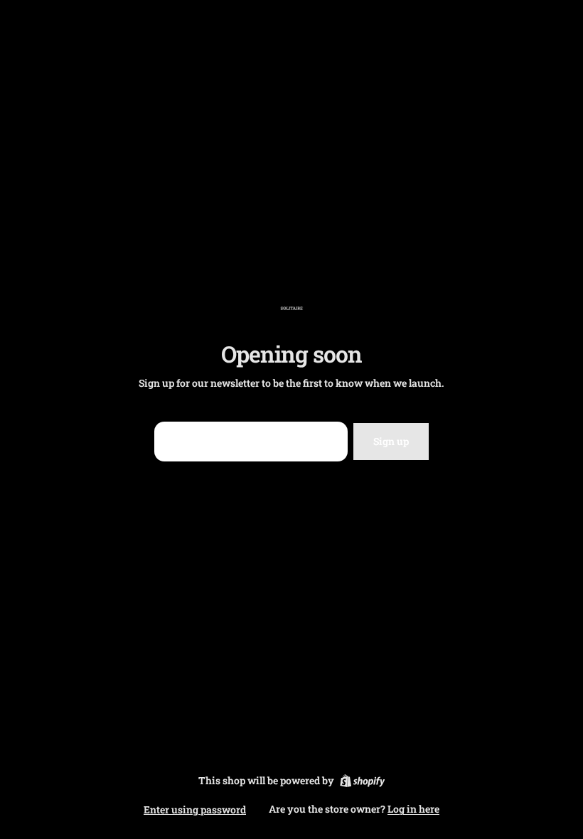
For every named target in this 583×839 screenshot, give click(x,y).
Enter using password (195, 809)
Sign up (391, 441)
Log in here (413, 809)
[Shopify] (362, 780)
